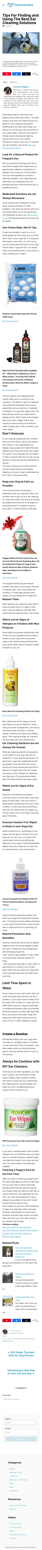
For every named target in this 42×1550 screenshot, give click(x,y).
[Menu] (3, 5)
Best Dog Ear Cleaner (11, 1236)
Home (4, 1339)
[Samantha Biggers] (8, 94)
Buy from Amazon (10, 321)
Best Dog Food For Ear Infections (16, 1227)
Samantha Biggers (21, 87)
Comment (6, 1395)
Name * (8, 1419)
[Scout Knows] (20, 5)
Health (4, 1336)
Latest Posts (13, 82)
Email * (8, 1428)
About (5, 82)
